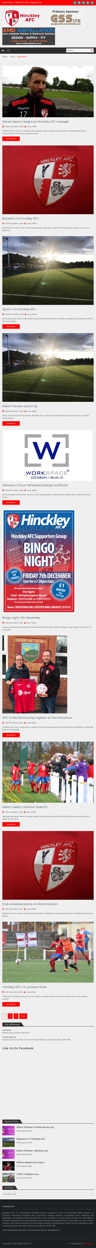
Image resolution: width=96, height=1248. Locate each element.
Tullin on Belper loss (27, 1174)
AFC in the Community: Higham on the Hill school (37, 717)
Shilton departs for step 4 (30, 1162)
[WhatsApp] (92, 2)
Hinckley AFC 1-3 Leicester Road (24, 987)
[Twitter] (79, 2)
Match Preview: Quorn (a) (19, 406)
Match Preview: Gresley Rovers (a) (31, 3)
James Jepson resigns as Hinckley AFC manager (35, 121)
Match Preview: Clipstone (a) (32, 1150)
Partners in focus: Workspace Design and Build (35, 485)
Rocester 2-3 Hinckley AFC (20, 218)
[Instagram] (83, 2)
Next (23, 1016)
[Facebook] (74, 2)
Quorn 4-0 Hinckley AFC (19, 309)
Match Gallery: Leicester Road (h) (25, 807)
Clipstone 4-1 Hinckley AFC (30, 1139)
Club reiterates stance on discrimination (30, 904)
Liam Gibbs (32, 126)
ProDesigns (88, 1243)
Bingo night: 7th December (21, 617)
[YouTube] (87, 2)
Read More (11, 139)
